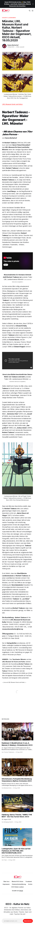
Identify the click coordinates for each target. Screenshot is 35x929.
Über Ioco (6, 881)
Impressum (6, 884)
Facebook (29, 881)
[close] (33, 4)
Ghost (21, 890)
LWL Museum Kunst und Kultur (12, 104)
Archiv (30, 884)
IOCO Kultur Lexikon (17, 887)
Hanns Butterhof (13, 45)
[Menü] (32, 10)
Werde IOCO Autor (17, 881)
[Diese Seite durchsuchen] (29, 10)
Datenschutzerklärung (19, 884)
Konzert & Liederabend (9, 17)
